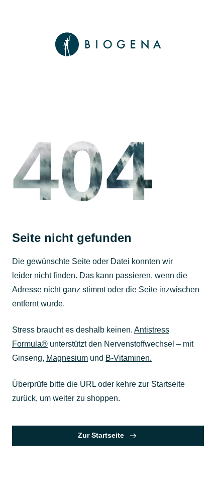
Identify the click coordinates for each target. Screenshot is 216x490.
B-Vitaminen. (128, 358)
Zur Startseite (101, 435)
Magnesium (67, 358)
